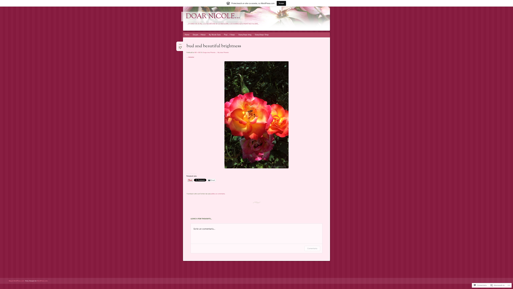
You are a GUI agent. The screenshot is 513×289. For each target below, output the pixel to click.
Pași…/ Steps (229, 35)
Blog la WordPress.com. (16, 281)
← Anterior (190, 57)
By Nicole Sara (215, 35)
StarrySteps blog (244, 35)
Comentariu (312, 248)
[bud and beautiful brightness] (256, 168)
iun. (180, 45)
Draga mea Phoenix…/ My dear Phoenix (216, 52)
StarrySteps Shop (262, 35)
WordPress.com (42, 281)
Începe (281, 3)
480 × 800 (197, 52)
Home (187, 35)
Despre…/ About (199, 35)
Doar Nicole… (213, 16)
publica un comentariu (218, 194)
